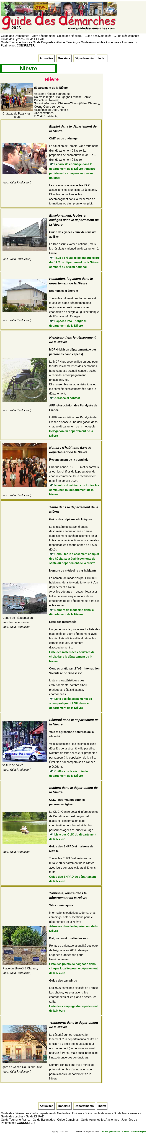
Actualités (46, 58)
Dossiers (64, 58)
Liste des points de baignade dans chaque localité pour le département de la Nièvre (73, 968)
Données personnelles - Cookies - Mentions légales (123, 1131)
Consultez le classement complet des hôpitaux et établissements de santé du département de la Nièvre (74, 558)
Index (102, 58)
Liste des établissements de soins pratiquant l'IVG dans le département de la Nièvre (70, 703)
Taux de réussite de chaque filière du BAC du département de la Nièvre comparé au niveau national (74, 262)
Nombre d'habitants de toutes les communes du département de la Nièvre (74, 490)
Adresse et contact (67, 397)
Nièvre (28, 68)
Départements (84, 58)
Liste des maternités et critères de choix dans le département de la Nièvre (72, 657)
